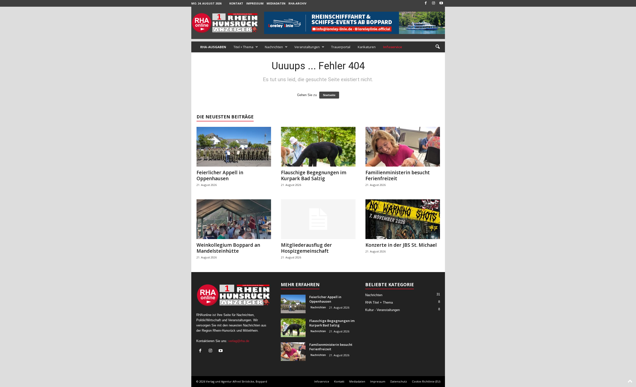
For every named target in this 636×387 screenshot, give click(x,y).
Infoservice (321, 381)
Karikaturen (367, 47)
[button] (437, 46)
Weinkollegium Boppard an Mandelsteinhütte (228, 248)
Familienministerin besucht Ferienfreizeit (397, 175)
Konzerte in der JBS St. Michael (401, 245)
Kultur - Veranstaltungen (382, 310)
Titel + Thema (243, 47)
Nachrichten (274, 47)
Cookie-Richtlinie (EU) (426, 381)
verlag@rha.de (238, 341)
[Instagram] (434, 3)
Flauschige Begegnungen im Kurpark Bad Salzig (313, 175)
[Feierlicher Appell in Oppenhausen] (234, 147)
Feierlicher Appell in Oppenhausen (220, 175)
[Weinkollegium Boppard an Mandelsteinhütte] (234, 219)
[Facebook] (426, 3)
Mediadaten (276, 3)
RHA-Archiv (297, 3)
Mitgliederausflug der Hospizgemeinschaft (306, 248)
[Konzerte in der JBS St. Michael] (402, 219)
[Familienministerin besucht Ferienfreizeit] (402, 147)
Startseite (329, 95)
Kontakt (236, 3)
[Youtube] (441, 3)
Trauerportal (340, 47)
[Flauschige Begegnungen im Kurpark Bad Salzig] (318, 147)
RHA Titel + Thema (379, 302)
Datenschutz (398, 381)
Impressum (255, 3)
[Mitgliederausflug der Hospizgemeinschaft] (318, 219)
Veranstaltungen (307, 47)
